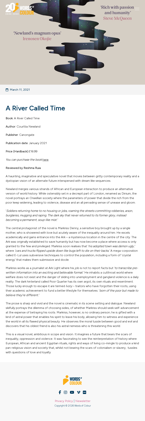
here (45, 159)
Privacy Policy (64, 401)
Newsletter (82, 401)
